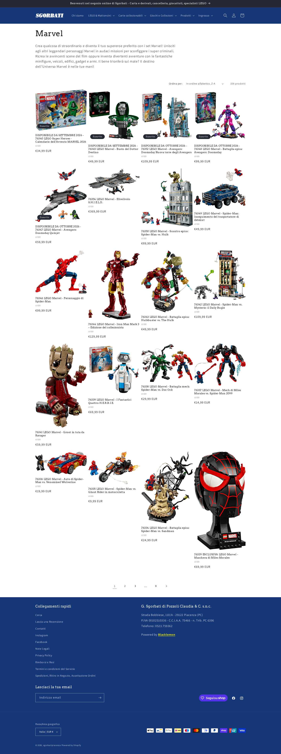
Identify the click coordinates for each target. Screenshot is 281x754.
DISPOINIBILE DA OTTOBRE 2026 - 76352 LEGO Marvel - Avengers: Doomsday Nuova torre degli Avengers (166, 149)
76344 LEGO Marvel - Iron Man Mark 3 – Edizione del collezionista (113, 326)
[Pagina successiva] (166, 586)
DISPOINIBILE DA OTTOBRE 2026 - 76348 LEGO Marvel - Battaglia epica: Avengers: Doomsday (218, 149)
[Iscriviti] (100, 697)
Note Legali (42, 648)
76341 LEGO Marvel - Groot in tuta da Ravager (59, 434)
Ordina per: (175, 83)
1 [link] (114, 586)
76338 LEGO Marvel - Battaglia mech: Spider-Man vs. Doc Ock (165, 388)
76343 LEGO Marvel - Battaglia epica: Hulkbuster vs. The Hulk (165, 319)
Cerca (38, 615)
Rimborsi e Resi (44, 662)
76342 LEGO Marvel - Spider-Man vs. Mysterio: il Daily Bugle (218, 306)
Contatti (40, 628)
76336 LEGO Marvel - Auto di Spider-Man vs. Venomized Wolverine (59, 481)
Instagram (41, 635)
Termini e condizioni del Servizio (55, 669)
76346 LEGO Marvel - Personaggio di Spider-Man (59, 300)
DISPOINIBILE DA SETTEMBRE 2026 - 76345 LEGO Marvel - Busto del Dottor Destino (113, 149)
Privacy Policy (43, 655)
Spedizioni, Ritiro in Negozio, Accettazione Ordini (65, 675)
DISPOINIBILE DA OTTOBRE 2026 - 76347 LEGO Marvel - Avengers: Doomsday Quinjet (58, 229)
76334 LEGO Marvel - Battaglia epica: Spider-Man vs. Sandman (165, 529)
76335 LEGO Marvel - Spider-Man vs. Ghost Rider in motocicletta (112, 490)
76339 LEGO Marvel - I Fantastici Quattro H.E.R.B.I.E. (109, 401)
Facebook (41, 642)
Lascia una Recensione (49, 621)
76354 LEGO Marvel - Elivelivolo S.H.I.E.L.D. (109, 201)
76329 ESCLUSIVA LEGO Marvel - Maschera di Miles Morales (216, 556)
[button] (101, 15)
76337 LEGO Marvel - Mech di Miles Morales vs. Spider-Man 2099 (217, 392)
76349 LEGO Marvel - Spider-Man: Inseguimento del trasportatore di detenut (216, 216)
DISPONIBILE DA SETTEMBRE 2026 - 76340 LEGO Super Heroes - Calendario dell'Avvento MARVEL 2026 (60, 138)
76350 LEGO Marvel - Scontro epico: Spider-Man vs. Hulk (164, 233)
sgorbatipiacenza (52, 745)
